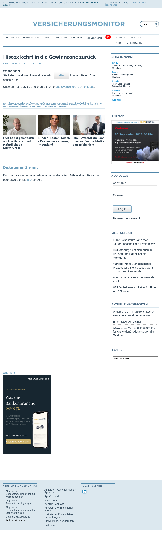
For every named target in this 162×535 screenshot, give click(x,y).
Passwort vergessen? (126, 218)
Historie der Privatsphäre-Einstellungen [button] (58, 516)
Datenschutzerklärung (18, 516)
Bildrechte (50, 525)
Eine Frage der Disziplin (128, 321)
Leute (47, 37)
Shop (119, 42)
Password (119, 195)
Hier (61, 75)
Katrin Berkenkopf (14, 63)
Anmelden (111, 5)
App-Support (51, 496)
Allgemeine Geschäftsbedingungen (19, 502)
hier (29, 179)
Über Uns (135, 37)
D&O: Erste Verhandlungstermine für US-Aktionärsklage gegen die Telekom (134, 331)
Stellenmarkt (98, 37)
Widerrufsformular (15, 520)
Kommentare (31, 37)
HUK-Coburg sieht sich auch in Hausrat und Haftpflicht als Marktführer (132, 253)
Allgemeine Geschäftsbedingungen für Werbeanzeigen (20, 494)
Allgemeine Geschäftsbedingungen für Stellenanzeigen (20, 510)
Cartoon (77, 37)
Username (119, 183)
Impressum (50, 500)
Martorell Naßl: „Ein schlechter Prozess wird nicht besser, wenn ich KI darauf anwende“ (133, 267)
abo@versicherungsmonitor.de (75, 86)
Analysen (61, 37)
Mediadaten (134, 42)
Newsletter (139, 3)
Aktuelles (12, 37)
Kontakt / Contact (54, 504)
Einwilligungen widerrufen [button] (59, 521)
